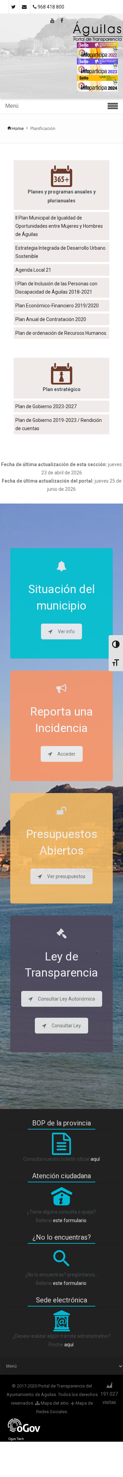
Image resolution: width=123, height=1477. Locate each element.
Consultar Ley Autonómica (66, 999)
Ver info (66, 631)
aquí (95, 1159)
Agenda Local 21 (33, 270)
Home (18, 128)
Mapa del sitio (54, 1403)
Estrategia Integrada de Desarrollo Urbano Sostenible (60, 252)
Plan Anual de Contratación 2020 (50, 319)
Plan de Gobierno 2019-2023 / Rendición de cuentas (58, 424)
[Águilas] (97, 31)
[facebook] (62, 20)
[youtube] (53, 20)
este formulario (69, 1220)
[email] (24, 7)
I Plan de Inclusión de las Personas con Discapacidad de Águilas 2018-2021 (56, 288)
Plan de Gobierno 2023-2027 (46, 406)
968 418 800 (50, 7)
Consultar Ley (66, 1025)
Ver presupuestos (66, 876)
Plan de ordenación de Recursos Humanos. (61, 333)
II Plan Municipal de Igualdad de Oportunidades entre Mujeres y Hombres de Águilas (59, 226)
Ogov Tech (16, 1439)
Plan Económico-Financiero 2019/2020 (57, 305)
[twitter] (14, 7)
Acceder (66, 754)
